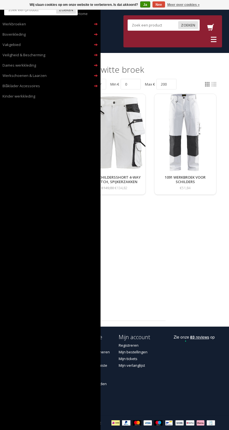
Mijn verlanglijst (132, 365)
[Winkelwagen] (210, 28)
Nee (159, 5)
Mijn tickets (128, 358)
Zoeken (66, 9)
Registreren (129, 345)
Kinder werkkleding (19, 96)
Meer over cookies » (183, 5)
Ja (145, 5)
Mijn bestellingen (133, 351)
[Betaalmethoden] (116, 422)
